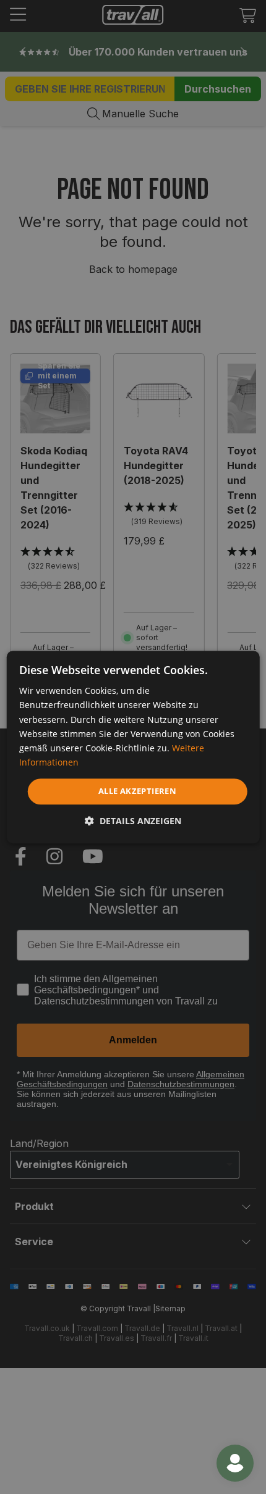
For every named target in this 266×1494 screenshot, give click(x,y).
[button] (133, 821)
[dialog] (133, 747)
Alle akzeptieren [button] (137, 790)
